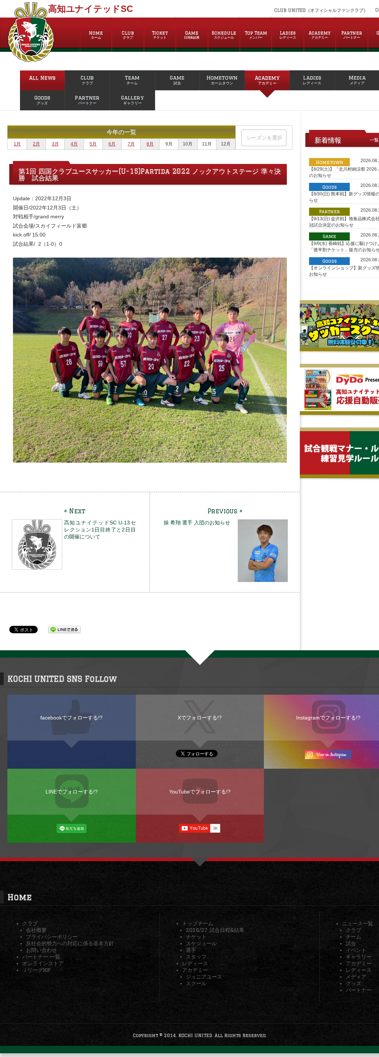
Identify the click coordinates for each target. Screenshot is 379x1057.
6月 (111, 144)
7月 (131, 144)
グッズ (353, 983)
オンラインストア (43, 963)
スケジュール (201, 943)
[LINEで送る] (64, 629)
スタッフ (196, 957)
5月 (93, 144)
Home (96, 34)
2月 (36, 144)
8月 (150, 144)
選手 (191, 950)
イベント (356, 950)
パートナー (359, 990)
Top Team (256, 34)
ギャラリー (359, 957)
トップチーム (197, 923)
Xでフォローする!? (200, 718)
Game (191, 34)
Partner (351, 34)
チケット (196, 937)
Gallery (132, 100)
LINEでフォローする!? (72, 792)
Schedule (224, 34)
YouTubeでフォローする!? (200, 792)
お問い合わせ (41, 950)
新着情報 (328, 140)
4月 (74, 144)
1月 (17, 144)
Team (132, 80)
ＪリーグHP (36, 970)
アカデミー (195, 970)
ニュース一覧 (357, 923)
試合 (351, 943)
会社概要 (36, 930)
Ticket (160, 34)
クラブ (30, 923)
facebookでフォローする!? (71, 718)
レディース (195, 963)
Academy (320, 34)
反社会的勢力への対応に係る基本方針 (70, 943)
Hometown (222, 80)
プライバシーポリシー (52, 937)
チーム (353, 937)
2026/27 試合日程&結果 (215, 930)
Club (128, 34)
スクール (196, 983)
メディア (356, 977)
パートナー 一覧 (41, 957)
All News (42, 78)
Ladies (287, 34)
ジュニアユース (204, 977)
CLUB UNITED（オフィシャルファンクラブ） (321, 10)
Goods (42, 100)
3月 (55, 144)
